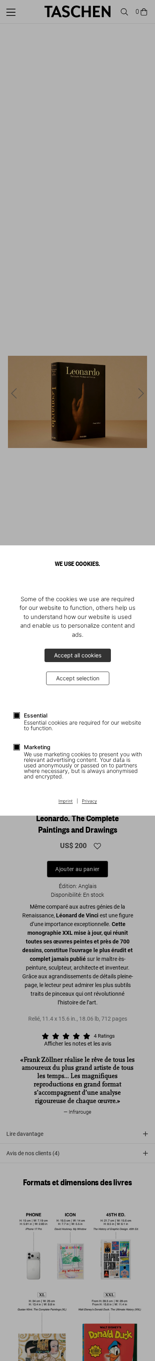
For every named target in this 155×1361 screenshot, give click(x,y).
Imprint (65, 801)
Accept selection (77, 678)
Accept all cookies (77, 655)
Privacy (89, 801)
